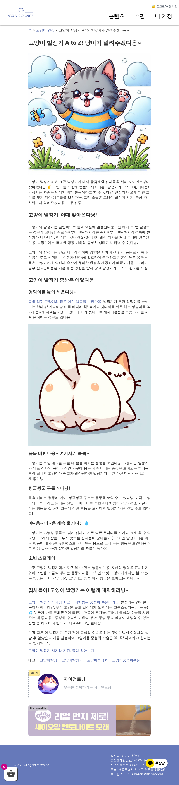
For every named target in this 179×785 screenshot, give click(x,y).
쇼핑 (139, 16)
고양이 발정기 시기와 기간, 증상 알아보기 (61, 650)
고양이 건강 (45, 30)
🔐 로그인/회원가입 (164, 6)
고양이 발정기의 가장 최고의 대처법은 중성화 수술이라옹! (74, 602)
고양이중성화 (97, 660)
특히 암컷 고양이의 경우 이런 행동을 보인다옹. (65, 301)
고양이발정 (48, 660)
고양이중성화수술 (126, 660)
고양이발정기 (72, 660)
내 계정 (163, 16)
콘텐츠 (116, 16)
